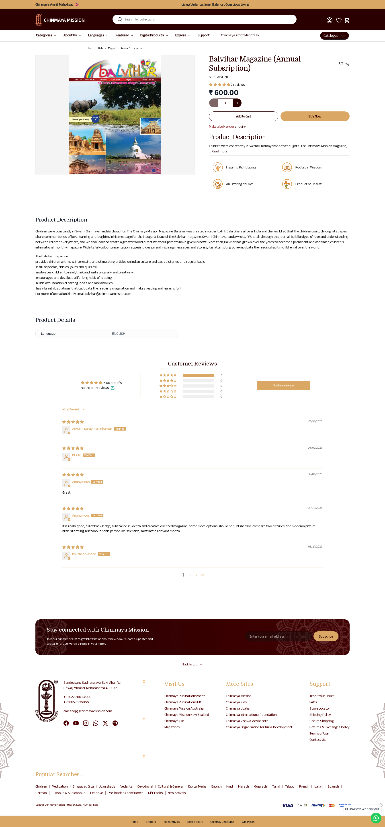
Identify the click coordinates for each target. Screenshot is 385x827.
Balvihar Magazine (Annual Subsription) (120, 48)
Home (90, 48)
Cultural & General (170, 786)
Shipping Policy (320, 714)
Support (204, 35)
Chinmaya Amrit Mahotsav (240, 35)
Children (41, 786)
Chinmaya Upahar (238, 708)
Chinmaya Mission (238, 696)
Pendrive (96, 793)
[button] (347, 20)
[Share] (347, 64)
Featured (122, 35)
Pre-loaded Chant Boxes (125, 793)
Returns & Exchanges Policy (329, 727)
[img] (73, 422)
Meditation (60, 786)
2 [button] (190, 575)
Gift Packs (155, 793)
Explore (180, 35)
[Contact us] (376, 818)
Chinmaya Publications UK (182, 702)
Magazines (172, 727)
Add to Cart (243, 116)
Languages (96, 35)
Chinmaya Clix (174, 721)
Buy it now (315, 116)
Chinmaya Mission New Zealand (186, 714)
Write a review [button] (283, 385)
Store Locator (319, 708)
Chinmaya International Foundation (251, 714)
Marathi (243, 786)
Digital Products (152, 35)
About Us (70, 35)
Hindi (229, 786)
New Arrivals (177, 793)
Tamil (276, 786)
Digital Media (197, 786)
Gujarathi (261, 786)
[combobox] (205, 19)
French (304, 786)
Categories (44, 35)
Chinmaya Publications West (184, 696)
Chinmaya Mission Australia (184, 708)
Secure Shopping (321, 721)
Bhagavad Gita (83, 786)
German (41, 793)
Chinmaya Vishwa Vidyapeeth (247, 721)
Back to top (190, 664)
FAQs (313, 702)
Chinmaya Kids (236, 702)
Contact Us (317, 739)
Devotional (145, 786)
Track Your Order (321, 696)
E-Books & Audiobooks (68, 793)
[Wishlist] (338, 20)
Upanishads (107, 786)
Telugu (290, 786)
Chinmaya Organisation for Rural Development (259, 727)
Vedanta (126, 786)
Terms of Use (319, 733)
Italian (318, 786)
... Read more (218, 151)
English (216, 786)
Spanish (333, 786)
